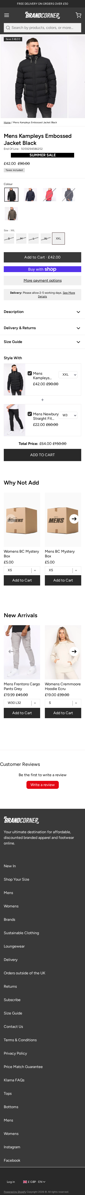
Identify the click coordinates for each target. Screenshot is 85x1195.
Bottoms (11, 1107)
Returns (10, 986)
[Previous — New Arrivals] (11, 651)
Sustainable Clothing (21, 933)
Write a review (42, 785)
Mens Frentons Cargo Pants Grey (22, 686)
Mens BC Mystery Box (60, 553)
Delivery (10, 959)
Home (7, 122)
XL (45, 238)
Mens (8, 892)
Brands (9, 919)
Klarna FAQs (14, 1080)
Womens (11, 906)
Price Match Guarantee (23, 1066)
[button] (11, 194)
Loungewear (14, 946)
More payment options (43, 280)
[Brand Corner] (42, 15)
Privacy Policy (15, 1053)
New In (10, 866)
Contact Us (13, 1026)
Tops (8, 1093)
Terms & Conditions (20, 1040)
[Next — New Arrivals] (74, 651)
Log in (11, 1181)
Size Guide (13, 1013)
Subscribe (12, 1000)
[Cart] (76, 15)
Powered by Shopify (15, 1191)
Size (9, 230)
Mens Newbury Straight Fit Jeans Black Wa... (46, 416)
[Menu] (8, 15)
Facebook (12, 1160)
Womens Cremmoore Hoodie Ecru (63, 686)
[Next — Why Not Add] (74, 519)
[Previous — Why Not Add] (11, 519)
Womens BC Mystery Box (21, 553)
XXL (58, 238)
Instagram (12, 1147)
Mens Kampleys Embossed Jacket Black (44, 375)
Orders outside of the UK (24, 973)
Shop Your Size (16, 879)
